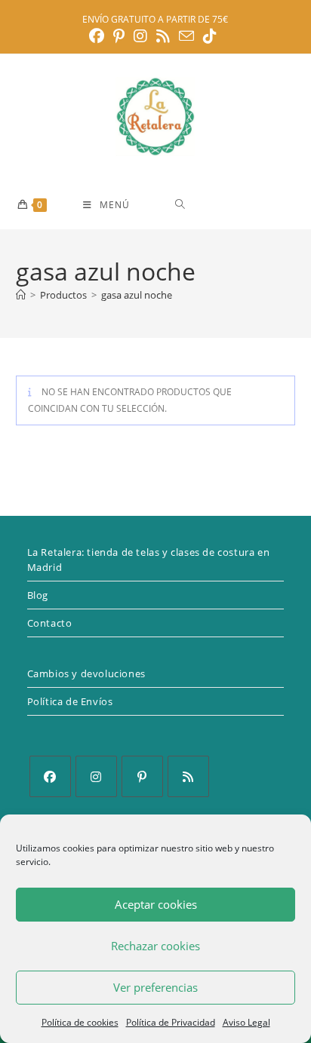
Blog (37, 595)
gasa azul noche (136, 295)
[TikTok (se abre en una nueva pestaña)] (210, 36)
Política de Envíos (70, 701)
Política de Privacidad (170, 1022)
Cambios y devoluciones (86, 673)
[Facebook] (50, 776)
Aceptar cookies (156, 904)
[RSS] (188, 776)
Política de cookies (80, 1022)
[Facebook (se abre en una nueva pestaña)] (99, 36)
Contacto (49, 623)
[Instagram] (96, 776)
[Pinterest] (142, 776)
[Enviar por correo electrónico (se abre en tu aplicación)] (186, 36)
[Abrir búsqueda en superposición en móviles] (234, 204)
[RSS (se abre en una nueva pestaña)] (163, 36)
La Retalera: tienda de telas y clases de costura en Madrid (148, 559)
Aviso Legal (246, 1022)
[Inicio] (21, 295)
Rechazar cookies (155, 945)
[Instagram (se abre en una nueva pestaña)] (140, 36)
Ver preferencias (155, 987)
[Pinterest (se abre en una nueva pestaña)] (119, 36)
